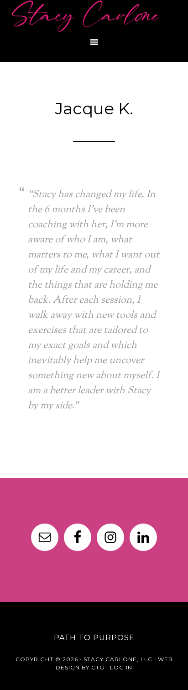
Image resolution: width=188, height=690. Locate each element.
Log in (121, 667)
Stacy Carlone (94, 16)
